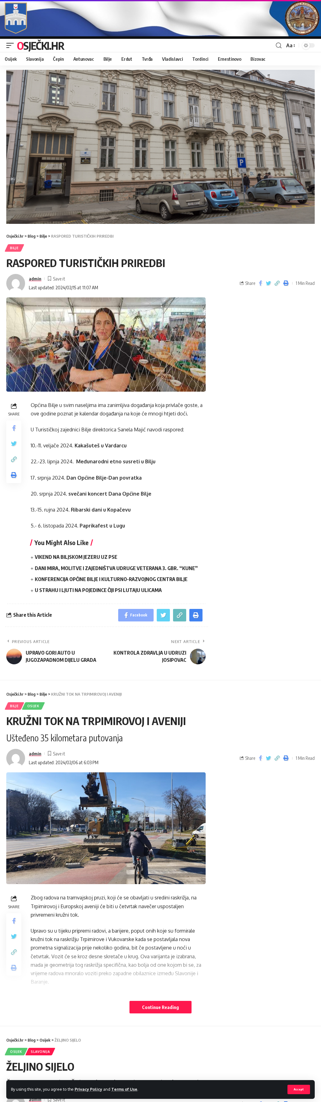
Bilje (14, 248)
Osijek (33, 706)
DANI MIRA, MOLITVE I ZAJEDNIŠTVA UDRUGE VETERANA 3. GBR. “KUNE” (116, 568)
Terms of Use (124, 1089)
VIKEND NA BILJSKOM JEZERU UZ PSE (76, 557)
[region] (160, 147)
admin (35, 278)
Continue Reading (160, 1007)
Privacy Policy (88, 1089)
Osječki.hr (40, 45)
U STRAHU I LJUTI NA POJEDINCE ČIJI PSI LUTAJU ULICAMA (98, 590)
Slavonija (40, 1051)
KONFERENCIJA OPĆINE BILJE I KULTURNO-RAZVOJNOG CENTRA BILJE (111, 579)
